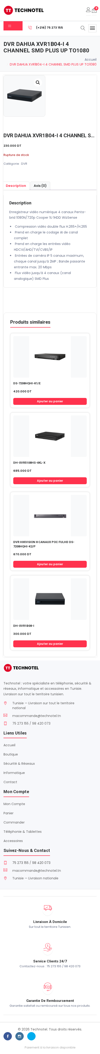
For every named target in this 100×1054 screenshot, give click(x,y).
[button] (38, 82)
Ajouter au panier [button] (50, 401)
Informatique (14, 772)
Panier (8, 813)
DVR (24, 163)
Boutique (10, 754)
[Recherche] (83, 28)
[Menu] (92, 28)
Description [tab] (16, 185)
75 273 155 (20, 862)
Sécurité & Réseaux (19, 763)
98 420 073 (41, 862)
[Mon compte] (88, 10)
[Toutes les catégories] (13, 25)
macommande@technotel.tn (36, 716)
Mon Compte (14, 804)
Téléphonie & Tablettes (22, 831)
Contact (10, 782)
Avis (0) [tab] (40, 185)
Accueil (91, 59)
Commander (14, 822)
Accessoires (13, 841)
